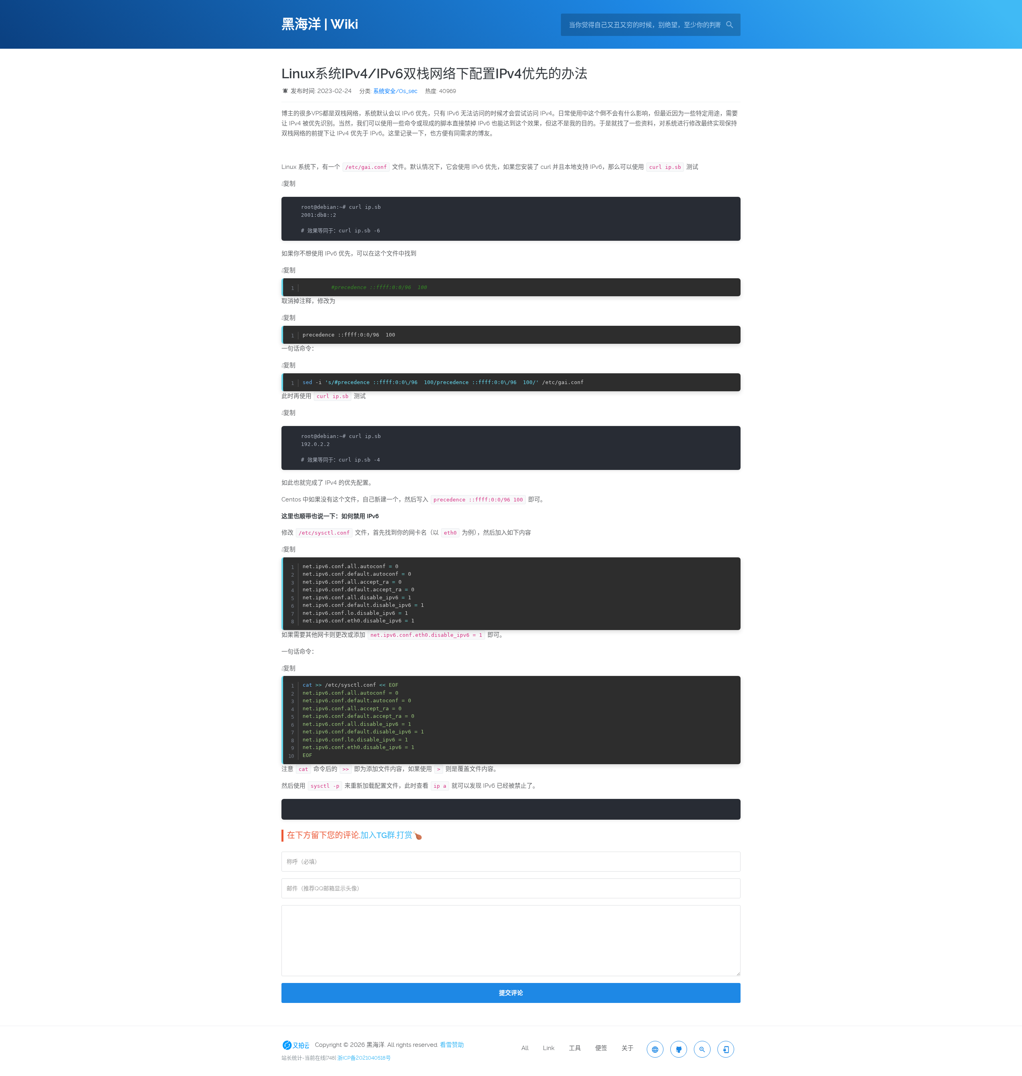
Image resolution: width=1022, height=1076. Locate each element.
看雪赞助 (452, 1044)
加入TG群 (377, 835)
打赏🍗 (409, 835)
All (525, 1048)
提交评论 (511, 993)
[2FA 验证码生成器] (725, 1049)
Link (549, 1048)
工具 (575, 1048)
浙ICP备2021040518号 (364, 1058)
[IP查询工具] (655, 1049)
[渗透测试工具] (678, 1049)
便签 (601, 1048)
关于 (628, 1048)
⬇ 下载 (730, 287)
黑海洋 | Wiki (319, 24)
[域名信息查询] (702, 1049)
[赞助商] (297, 1044)
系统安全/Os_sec (395, 91)
